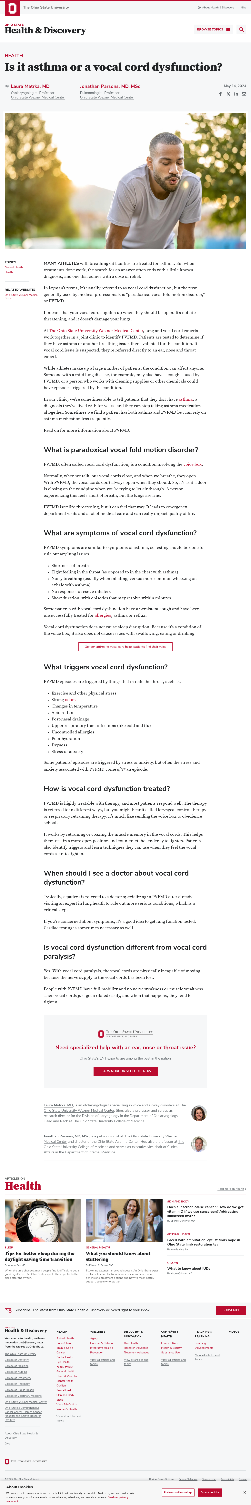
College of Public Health (19, 1390)
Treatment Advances (136, 1352)
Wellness (97, 1332)
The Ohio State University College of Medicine (108, 1121)
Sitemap (243, 1479)
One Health (131, 1343)
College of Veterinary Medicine (23, 1396)
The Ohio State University (20, 1354)
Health (14, 55)
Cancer (60, 1352)
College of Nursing (16, 1372)
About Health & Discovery (218, 7)
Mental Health (65, 1381)
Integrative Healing (101, 1348)
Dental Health (64, 1357)
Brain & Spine (64, 1348)
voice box (192, 465)
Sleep (9, 1247)
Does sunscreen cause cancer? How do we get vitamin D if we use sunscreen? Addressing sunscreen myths (205, 1211)
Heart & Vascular (66, 1376)
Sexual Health (64, 1390)
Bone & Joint (64, 1343)
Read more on (230, 1189)
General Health (14, 267)
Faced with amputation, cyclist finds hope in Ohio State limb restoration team (203, 1242)
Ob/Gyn (172, 1263)
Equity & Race (169, 1343)
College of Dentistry (17, 1360)
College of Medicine (16, 1366)
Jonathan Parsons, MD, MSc (110, 86)
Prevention (96, 1352)
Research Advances (136, 1348)
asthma (186, 399)
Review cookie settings (161, 1479)
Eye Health (63, 1362)
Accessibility (227, 1479)
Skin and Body (178, 1201)
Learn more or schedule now (125, 1071)
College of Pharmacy (17, 1384)
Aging (93, 1338)
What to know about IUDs (188, 1268)
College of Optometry (18, 1378)
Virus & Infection (66, 1404)
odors (70, 700)
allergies (103, 616)
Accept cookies (210, 1492)
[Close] (244, 1492)
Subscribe (231, 1310)
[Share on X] (228, 94)
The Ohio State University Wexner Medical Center (96, 331)
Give (243, 7)
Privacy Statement (188, 1479)
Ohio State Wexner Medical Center (38, 97)
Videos (234, 1332)
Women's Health (66, 1409)
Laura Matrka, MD (30, 86)
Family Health (64, 1366)
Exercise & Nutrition (102, 1343)
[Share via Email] (244, 94)
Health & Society (171, 1348)
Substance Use (170, 1352)
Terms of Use (209, 1479)
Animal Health (65, 1338)
